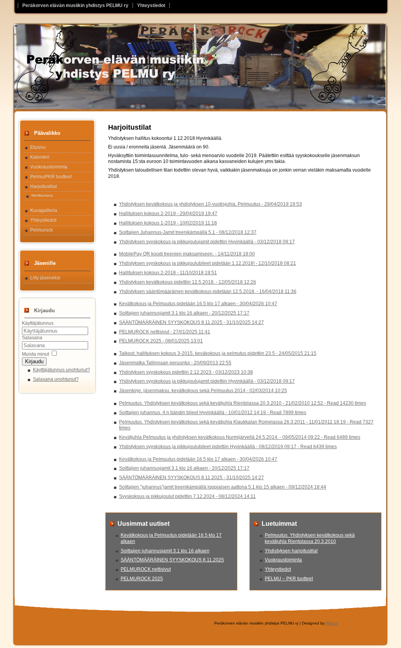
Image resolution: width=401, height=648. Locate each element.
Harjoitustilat (43, 186)
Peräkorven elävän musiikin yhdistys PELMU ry (75, 5)
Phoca (332, 623)
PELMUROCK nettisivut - (164, 332)
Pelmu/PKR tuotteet (51, 176)
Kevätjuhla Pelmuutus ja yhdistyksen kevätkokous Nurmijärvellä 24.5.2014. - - (239, 437)
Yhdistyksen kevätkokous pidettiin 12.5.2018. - (187, 282)
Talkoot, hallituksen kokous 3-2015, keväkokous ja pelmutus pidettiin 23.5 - (217, 353)
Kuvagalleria (43, 210)
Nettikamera (42, 195)
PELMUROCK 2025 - (161, 341)
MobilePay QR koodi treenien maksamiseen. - (187, 254)
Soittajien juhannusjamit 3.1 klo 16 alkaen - (184, 313)
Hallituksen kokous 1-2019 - (168, 223)
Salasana (32, 337)
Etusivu (38, 147)
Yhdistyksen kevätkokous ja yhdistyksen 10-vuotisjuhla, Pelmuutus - (210, 204)
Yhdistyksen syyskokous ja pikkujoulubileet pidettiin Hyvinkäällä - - (228, 446)
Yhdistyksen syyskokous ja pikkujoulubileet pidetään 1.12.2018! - (207, 263)
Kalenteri (39, 157)
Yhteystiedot (151, 5)
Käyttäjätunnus (38, 323)
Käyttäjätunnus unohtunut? (61, 370)
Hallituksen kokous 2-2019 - (168, 213)
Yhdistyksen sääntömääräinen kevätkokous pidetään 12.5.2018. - (207, 291)
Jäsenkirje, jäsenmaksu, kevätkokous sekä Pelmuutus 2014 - (203, 390)
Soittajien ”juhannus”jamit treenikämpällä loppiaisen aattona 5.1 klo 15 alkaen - (222, 487)
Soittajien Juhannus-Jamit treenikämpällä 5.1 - (187, 232)
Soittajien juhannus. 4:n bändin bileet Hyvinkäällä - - (212, 412)
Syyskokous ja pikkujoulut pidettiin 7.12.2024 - (187, 496)
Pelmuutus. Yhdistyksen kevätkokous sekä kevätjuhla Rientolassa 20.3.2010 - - (242, 403)
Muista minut (35, 354)
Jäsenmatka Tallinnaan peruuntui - (175, 363)
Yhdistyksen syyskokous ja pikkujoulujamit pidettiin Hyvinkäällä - (207, 241)
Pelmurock (41, 230)
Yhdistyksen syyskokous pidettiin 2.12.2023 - (186, 372)
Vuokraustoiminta (48, 167)
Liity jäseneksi (45, 278)
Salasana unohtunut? (56, 379)
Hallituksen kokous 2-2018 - (168, 272)
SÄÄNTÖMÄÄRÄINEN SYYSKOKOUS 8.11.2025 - (191, 322)
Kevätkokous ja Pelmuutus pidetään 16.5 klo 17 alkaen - (198, 303)
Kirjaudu (34, 361)
